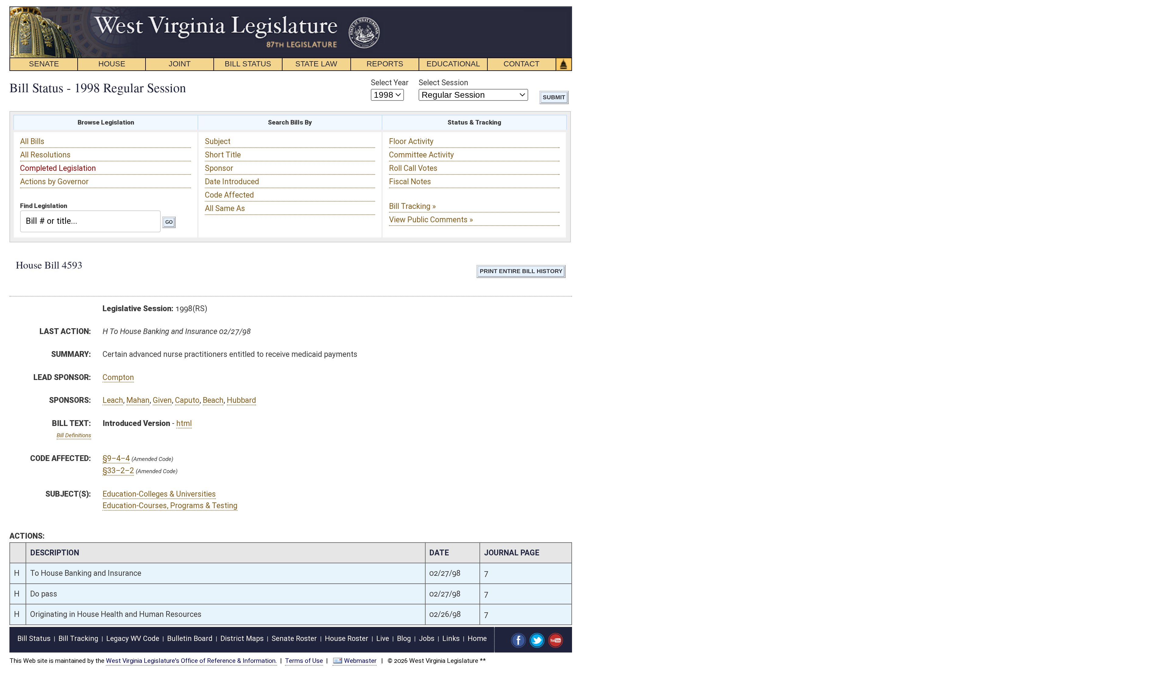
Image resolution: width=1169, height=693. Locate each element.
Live (382, 639)
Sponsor (219, 168)
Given (162, 400)
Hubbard (241, 400)
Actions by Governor (54, 181)
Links (451, 639)
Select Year (390, 82)
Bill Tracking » (412, 206)
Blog (404, 639)
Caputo (187, 400)
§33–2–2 (118, 470)
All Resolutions (45, 154)
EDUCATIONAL (453, 63)
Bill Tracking (78, 639)
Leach (113, 400)
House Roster (346, 639)
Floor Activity (411, 141)
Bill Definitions (74, 435)
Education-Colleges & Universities (159, 494)
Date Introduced (232, 181)
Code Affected (229, 195)
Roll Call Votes (413, 168)
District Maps (242, 639)
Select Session (443, 82)
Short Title (223, 154)
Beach (213, 400)
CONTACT (521, 63)
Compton (118, 377)
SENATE (44, 63)
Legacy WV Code (132, 639)
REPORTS (385, 63)
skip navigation (370, 9)
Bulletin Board (189, 639)
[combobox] (90, 221)
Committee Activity (421, 154)
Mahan (137, 400)
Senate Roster (294, 639)
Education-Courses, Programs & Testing (170, 505)
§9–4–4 (116, 458)
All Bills (32, 141)
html (184, 423)
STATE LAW (316, 63)
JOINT (180, 63)
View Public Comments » (431, 219)
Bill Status (34, 639)
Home (477, 639)
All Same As (225, 208)
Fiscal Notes (410, 181)
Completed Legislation (58, 168)
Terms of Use (304, 660)
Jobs (426, 639)
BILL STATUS (248, 63)
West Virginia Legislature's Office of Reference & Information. (191, 660)
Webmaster (360, 660)
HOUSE (111, 63)
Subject (217, 141)
